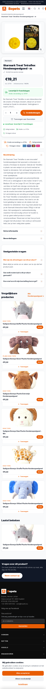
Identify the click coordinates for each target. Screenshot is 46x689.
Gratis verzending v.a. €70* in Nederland (14, 1)
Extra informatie (10, 231)
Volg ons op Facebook (10, 608)
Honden (8, 14)
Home (3, 14)
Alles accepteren (23, 673)
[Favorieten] (43, 8)
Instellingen (23, 684)
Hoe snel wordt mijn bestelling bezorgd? (20, 281)
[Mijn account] (39, 8)
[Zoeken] (35, 8)
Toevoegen (24, 332)
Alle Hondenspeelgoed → (36, 295)
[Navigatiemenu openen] (23, 8)
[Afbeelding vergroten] (41, 49)
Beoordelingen (10, 238)
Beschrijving (9, 155)
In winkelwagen (33, 113)
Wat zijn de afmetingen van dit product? (20, 260)
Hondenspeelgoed (17, 14)
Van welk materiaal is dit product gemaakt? (17, 274)
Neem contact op (12, 576)
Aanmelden (23, 626)
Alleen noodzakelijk (23, 679)
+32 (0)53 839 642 (8, 604)
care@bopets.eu (22, 604)
